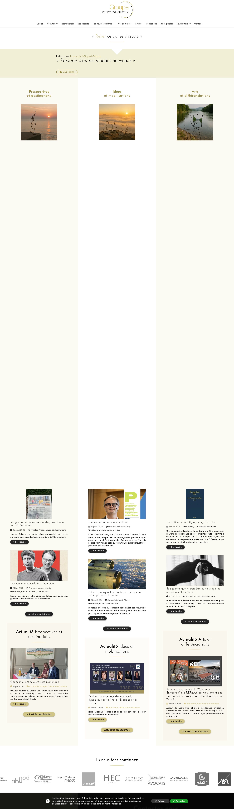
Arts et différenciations (205, 526)
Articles (34, 530)
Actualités (34, 686)
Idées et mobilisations (101, 530)
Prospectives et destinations (52, 530)
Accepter (180, 801)
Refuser (161, 801)
